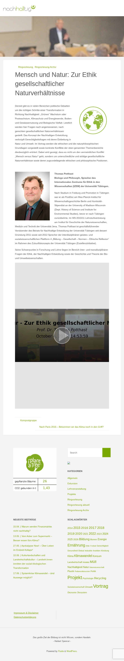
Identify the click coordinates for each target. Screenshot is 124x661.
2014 (70, 528)
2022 (92, 533)
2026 (75, 539)
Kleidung (105, 551)
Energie (102, 539)
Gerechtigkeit (102, 546)
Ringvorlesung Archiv (45, 67)
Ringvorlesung (25, 67)
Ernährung (76, 545)
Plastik (70, 571)
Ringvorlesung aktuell (78, 505)
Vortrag (100, 586)
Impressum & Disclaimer (26, 613)
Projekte (71, 494)
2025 (70, 539)
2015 (76, 527)
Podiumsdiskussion (82, 571)
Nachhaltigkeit (74, 567)
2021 (85, 533)
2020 (78, 533)
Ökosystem (82, 592)
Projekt (74, 577)
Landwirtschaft (74, 562)
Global (81, 551)
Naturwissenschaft (96, 567)
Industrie (88, 551)
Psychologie (88, 578)
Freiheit (93, 546)
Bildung (84, 539)
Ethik (88, 546)
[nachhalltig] (19, 8)
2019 (71, 533)
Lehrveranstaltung (76, 488)
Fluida (60, 651)
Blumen (93, 539)
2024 (105, 533)
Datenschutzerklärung (25, 617)
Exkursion (72, 483)
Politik (93, 571)
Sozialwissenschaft (75, 587)
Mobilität (86, 562)
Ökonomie (72, 592)
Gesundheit (72, 551)
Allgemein (72, 478)
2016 (84, 527)
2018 (100, 527)
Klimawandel (83, 556)
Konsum (97, 556)
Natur (86, 567)
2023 (99, 534)
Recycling (100, 578)
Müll (93, 562)
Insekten (96, 551)
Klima (70, 556)
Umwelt (89, 587)
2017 (93, 527)
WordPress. (72, 651)
